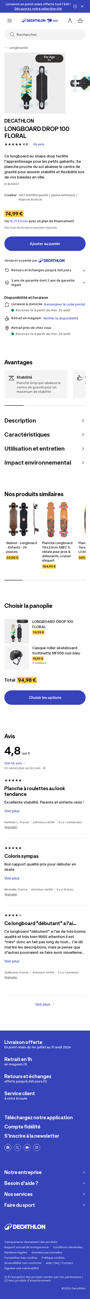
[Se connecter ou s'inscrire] (70, 20)
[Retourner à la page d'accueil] (40, 20)
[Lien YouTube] (27, 1147)
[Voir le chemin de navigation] (6, 47)
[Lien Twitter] (17, 1147)
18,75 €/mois (19, 221)
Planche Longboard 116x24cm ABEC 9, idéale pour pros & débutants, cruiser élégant (57, 551)
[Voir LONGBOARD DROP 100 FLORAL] (16, 631)
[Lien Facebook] (7, 1147)
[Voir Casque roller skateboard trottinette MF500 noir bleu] (16, 657)
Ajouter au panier (45, 243)
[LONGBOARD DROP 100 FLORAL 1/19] (34, 83)
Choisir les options (45, 697)
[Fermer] (82, 6)
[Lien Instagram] (36, 1147)
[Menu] (9, 20)
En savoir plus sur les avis (22, 768)
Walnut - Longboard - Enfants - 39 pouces (22, 547)
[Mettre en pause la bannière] (75, 6)
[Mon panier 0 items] (80, 20)
